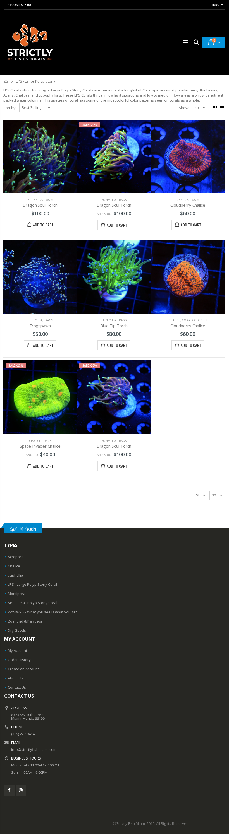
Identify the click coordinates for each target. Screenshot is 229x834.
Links (215, 5)
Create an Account (23, 668)
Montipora (16, 593)
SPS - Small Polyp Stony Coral (32, 602)
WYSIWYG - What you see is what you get (42, 611)
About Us (15, 678)
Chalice (182, 200)
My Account (17, 650)
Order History (19, 659)
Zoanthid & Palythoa (25, 621)
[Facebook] (9, 790)
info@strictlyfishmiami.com (33, 749)
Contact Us (17, 687)
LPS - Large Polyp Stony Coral (32, 584)
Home (6, 81)
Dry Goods (17, 630)
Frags (48, 200)
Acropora (15, 556)
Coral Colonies (194, 320)
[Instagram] (21, 790)
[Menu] (185, 42)
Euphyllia (35, 200)
